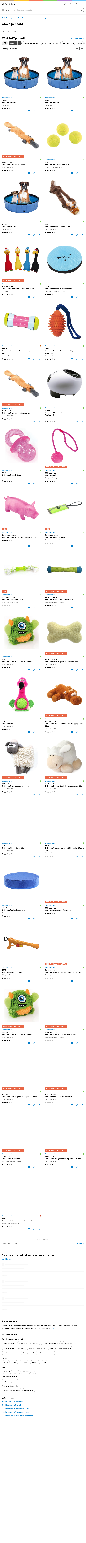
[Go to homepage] (8, 4)
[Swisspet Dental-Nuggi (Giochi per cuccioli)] (21, 456)
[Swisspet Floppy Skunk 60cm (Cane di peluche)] (21, 829)
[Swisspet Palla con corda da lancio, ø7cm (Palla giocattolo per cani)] (21, 1202)
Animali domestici (24, 18)
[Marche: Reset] (20, 43)
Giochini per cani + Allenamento (50, 18)
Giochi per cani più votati (11, 1405)
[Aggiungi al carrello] (39, 111)
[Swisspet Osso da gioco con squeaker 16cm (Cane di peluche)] (21, 1078)
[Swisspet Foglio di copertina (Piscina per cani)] (21, 891)
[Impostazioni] (64, 4)
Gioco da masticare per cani (51, 43)
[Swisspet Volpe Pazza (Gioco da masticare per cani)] (21, 1140)
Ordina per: (6, 49)
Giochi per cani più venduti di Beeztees (17, 1416)
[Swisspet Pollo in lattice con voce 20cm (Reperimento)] (21, 270)
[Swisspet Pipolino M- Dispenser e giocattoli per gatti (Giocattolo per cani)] (21, 332)
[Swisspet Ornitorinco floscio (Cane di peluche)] (21, 145)
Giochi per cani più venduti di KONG (16, 1409)
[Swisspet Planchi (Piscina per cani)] (21, 83)
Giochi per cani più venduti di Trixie (15, 1412)
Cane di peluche (68, 43)
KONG (80, 43)
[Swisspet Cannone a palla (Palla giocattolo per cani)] (21, 953)
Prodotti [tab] (5, 32)
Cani (35, 18)
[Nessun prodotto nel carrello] (82, 4)
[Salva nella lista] (34, 111)
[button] (40, 97)
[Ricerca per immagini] (81, 10)
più (54, 1328)
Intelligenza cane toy (31, 43)
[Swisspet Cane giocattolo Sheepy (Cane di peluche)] (21, 767)
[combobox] (5, 43)
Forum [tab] (14, 32)
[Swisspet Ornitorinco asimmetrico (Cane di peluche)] (21, 394)
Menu (6, 10)
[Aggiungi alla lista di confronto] (28, 111)
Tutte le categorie (8, 18)
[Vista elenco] (82, 48)
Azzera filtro (79, 38)
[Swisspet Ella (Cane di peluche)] (21, 705)
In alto (81, 1243)
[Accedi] (70, 4)
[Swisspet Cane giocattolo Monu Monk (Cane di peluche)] (21, 643)
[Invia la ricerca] (14, 10)
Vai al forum (6, 1259)
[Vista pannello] (77, 48)
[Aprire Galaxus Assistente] (76, 4)
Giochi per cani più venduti (12, 1401)
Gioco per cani (7, 97)
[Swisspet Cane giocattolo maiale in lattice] (21, 518)
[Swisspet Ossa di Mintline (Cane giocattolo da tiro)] (21, 580)
